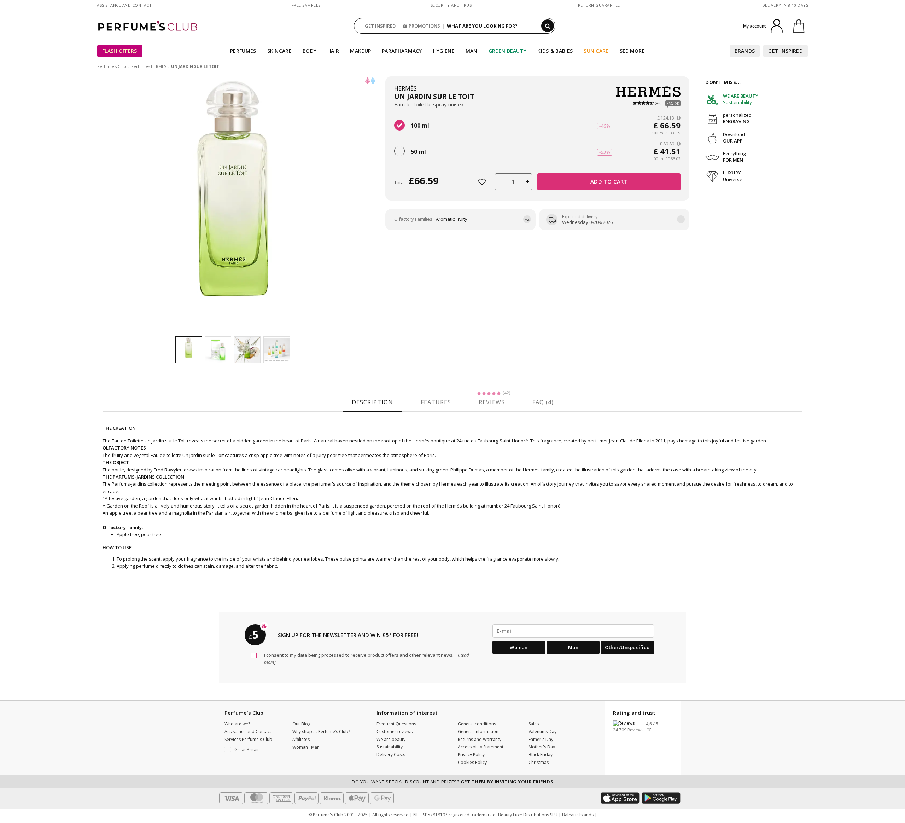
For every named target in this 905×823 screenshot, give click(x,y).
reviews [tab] (492, 402)
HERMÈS (405, 88)
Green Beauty (508, 50)
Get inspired (785, 50)
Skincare (279, 50)
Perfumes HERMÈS (148, 66)
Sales (534, 724)
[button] (253, 750)
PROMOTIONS (424, 26)
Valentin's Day (542, 732)
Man (472, 50)
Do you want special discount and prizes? (452, 781)
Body (309, 50)
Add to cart (609, 181)
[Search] (547, 25)
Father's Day (541, 739)
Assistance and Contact (124, 5)
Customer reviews (394, 732)
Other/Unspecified (627, 647)
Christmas (539, 762)
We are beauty (390, 739)
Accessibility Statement (480, 747)
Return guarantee (599, 5)
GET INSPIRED (380, 26)
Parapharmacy (402, 50)
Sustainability (389, 747)
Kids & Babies (555, 50)
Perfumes (243, 50)
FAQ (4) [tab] (543, 402)
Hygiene (444, 50)
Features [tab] (436, 402)
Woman (519, 647)
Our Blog (301, 724)
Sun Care (596, 50)
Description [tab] (372, 402)
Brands (745, 50)
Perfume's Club (111, 66)
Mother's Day (542, 747)
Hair (333, 50)
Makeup (360, 50)
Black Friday (541, 755)
